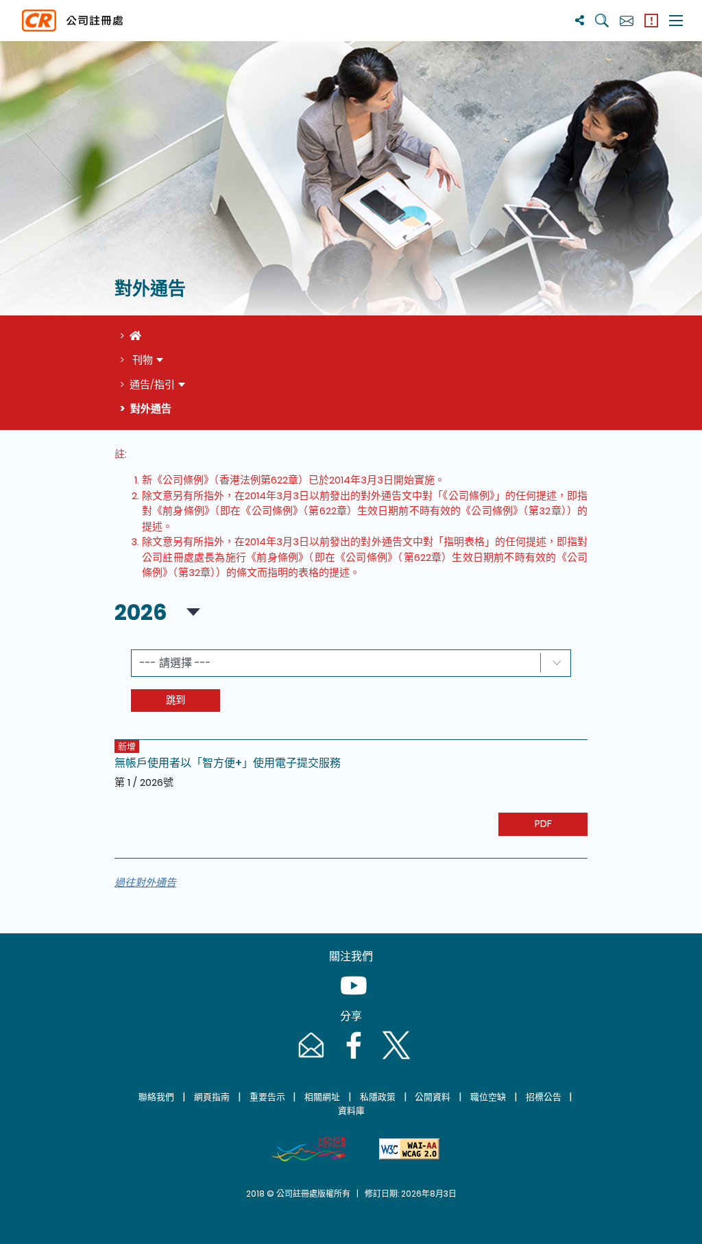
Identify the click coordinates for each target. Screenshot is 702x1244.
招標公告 (543, 1097)
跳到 (175, 700)
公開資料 (432, 1097)
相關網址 (322, 1097)
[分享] (579, 20)
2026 (140, 612)
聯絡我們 (156, 1097)
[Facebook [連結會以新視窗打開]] (352, 1058)
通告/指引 (152, 384)
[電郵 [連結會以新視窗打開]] (310, 1058)
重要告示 (267, 1097)
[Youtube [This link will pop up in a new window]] (351, 999)
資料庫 (351, 1110)
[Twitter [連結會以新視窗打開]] (393, 1058)
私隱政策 (378, 1097)
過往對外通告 (145, 882)
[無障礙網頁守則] (409, 1149)
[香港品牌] (308, 1149)
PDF (543, 823)
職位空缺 (488, 1097)
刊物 (141, 359)
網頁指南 (212, 1097)
